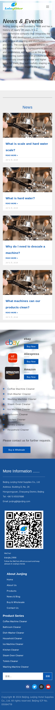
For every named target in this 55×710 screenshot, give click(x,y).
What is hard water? (20, 198)
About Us (11, 585)
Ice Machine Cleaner (13, 644)
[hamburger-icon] (47, 7)
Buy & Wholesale (16, 602)
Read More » (12, 155)
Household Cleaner (12, 638)
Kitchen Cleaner (11, 649)
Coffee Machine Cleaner (15, 621)
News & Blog (13, 596)
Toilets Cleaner (10, 661)
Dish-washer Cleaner (13, 632)
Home (10, 579)
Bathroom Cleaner (12, 627)
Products (11, 591)
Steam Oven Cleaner (13, 655)
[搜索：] (23, 676)
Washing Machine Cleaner (16, 666)
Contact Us (12, 608)
